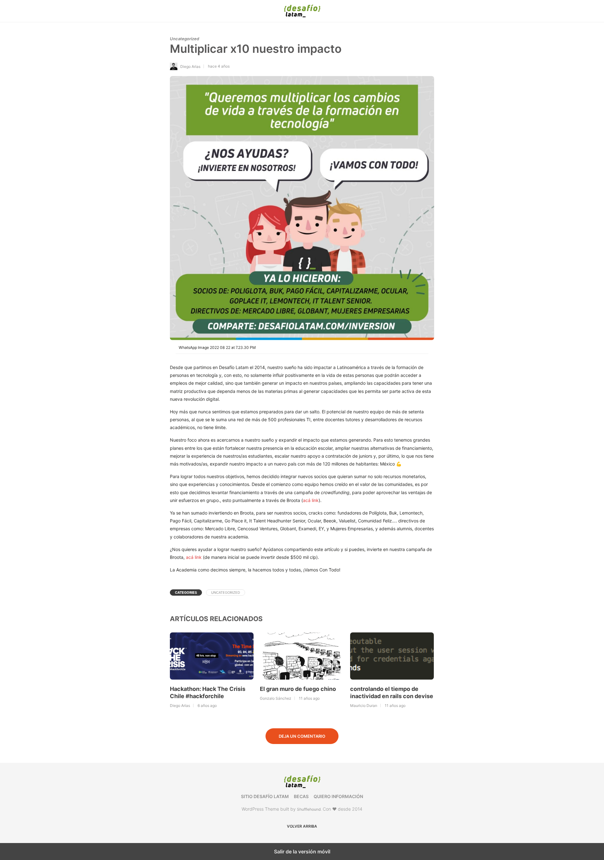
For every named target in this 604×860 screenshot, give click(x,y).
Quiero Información (338, 796)
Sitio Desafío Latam (265, 796)
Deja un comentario (302, 736)
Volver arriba (302, 826)
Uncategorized (184, 38)
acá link (311, 500)
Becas (301, 796)
